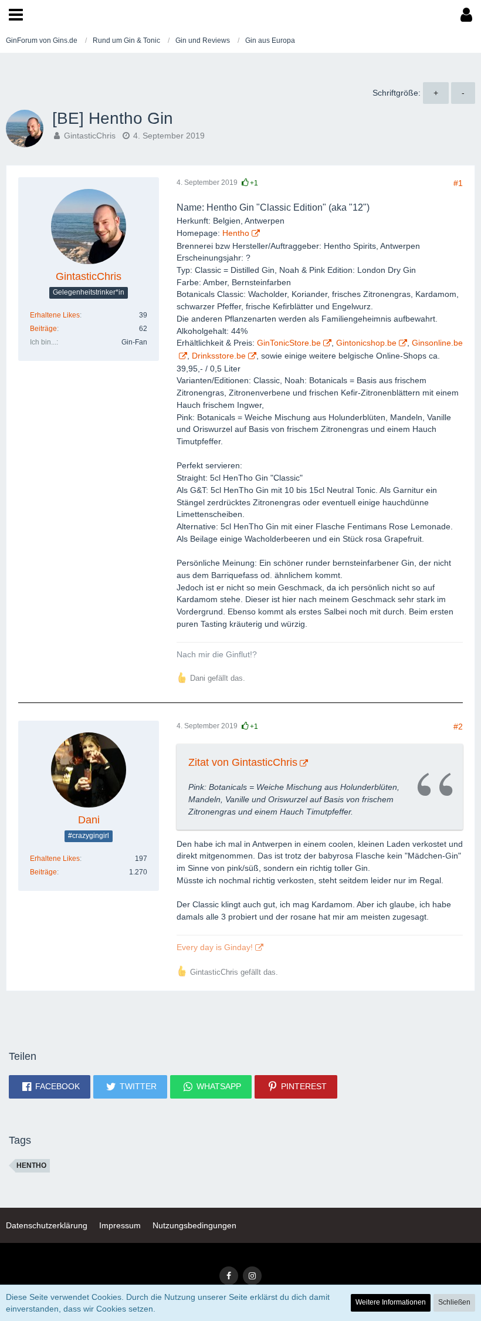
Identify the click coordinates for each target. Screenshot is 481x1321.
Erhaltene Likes (55, 315)
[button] (16, 14)
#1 (458, 183)
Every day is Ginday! (215, 947)
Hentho (31, 1165)
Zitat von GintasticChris (242, 762)
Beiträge (43, 329)
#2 (458, 726)
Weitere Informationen (390, 1302)
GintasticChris (90, 135)
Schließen (454, 1302)
